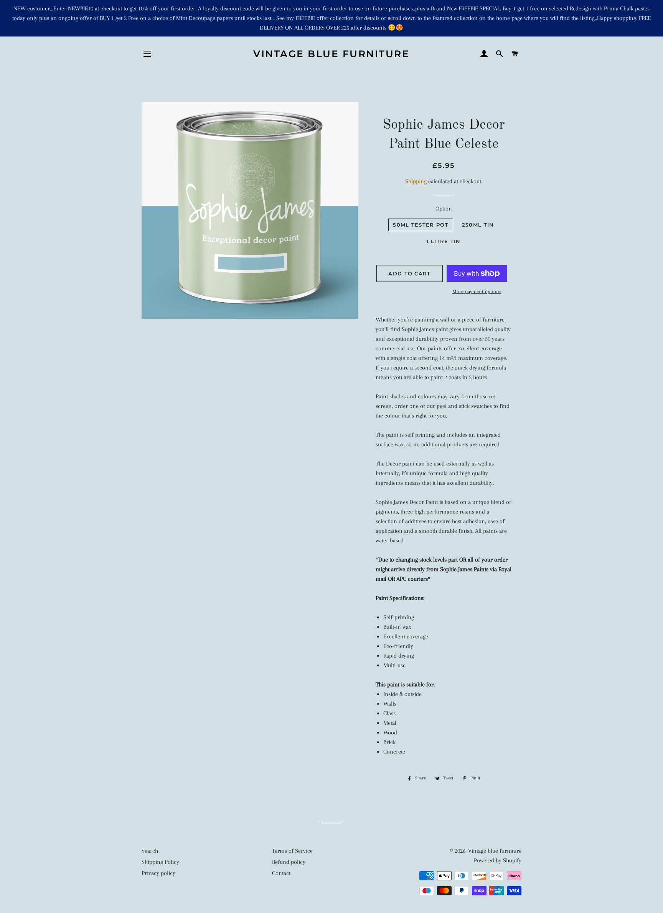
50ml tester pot (421, 225)
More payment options (476, 291)
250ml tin (478, 225)
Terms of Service (292, 850)
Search (150, 850)
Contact (281, 873)
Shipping (416, 181)
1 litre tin (443, 241)
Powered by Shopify (497, 860)
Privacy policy (158, 873)
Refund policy (288, 861)
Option (443, 208)
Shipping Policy (160, 861)
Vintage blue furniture (331, 54)
